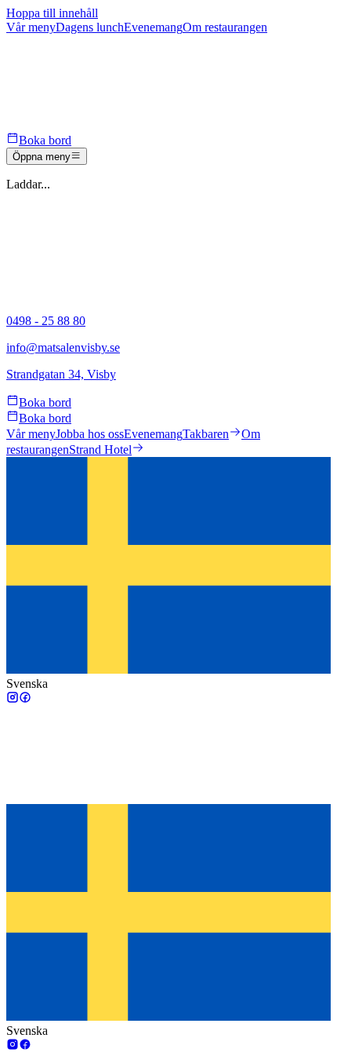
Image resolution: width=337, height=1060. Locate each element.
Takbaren (206, 433)
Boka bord (45, 140)
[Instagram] (12, 699)
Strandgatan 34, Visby (61, 374)
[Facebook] (25, 699)
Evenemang (153, 433)
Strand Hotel (100, 449)
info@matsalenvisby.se (63, 347)
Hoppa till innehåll (52, 13)
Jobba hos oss (90, 433)
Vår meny (31, 433)
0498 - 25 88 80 (45, 320)
